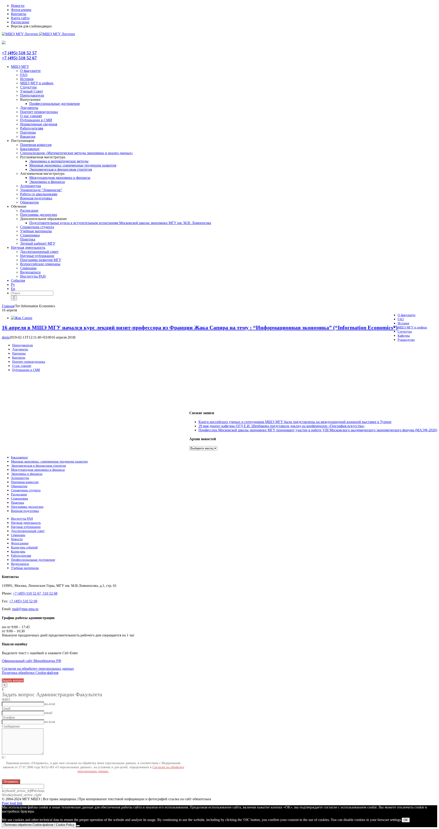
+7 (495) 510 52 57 (19, 52)
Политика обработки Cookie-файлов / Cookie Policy (39, 824)
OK (406, 820)
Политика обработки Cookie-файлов (30, 673)
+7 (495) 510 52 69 (23, 601)
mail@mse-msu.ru (25, 609)
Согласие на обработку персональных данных (38, 668)
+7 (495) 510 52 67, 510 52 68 (35, 593)
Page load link (12, 803)
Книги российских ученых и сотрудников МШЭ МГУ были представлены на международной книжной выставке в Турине (294, 422)
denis (5, 337)
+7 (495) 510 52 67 (19, 58)
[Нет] (78, 825)
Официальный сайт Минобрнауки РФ (31, 661)
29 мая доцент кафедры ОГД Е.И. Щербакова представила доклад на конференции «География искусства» (281, 426)
